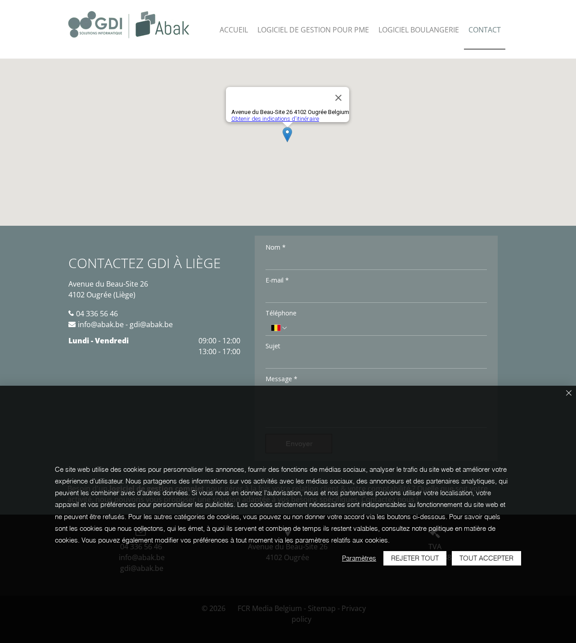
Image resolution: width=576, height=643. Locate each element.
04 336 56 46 (97, 314)
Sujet (273, 346)
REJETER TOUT (415, 558)
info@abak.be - (104, 324)
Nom (276, 247)
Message (281, 379)
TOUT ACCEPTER (486, 558)
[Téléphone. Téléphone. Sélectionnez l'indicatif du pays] (279, 328)
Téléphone (281, 313)
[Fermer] (568, 394)
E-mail (277, 280)
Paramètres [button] (359, 558)
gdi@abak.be (151, 324)
